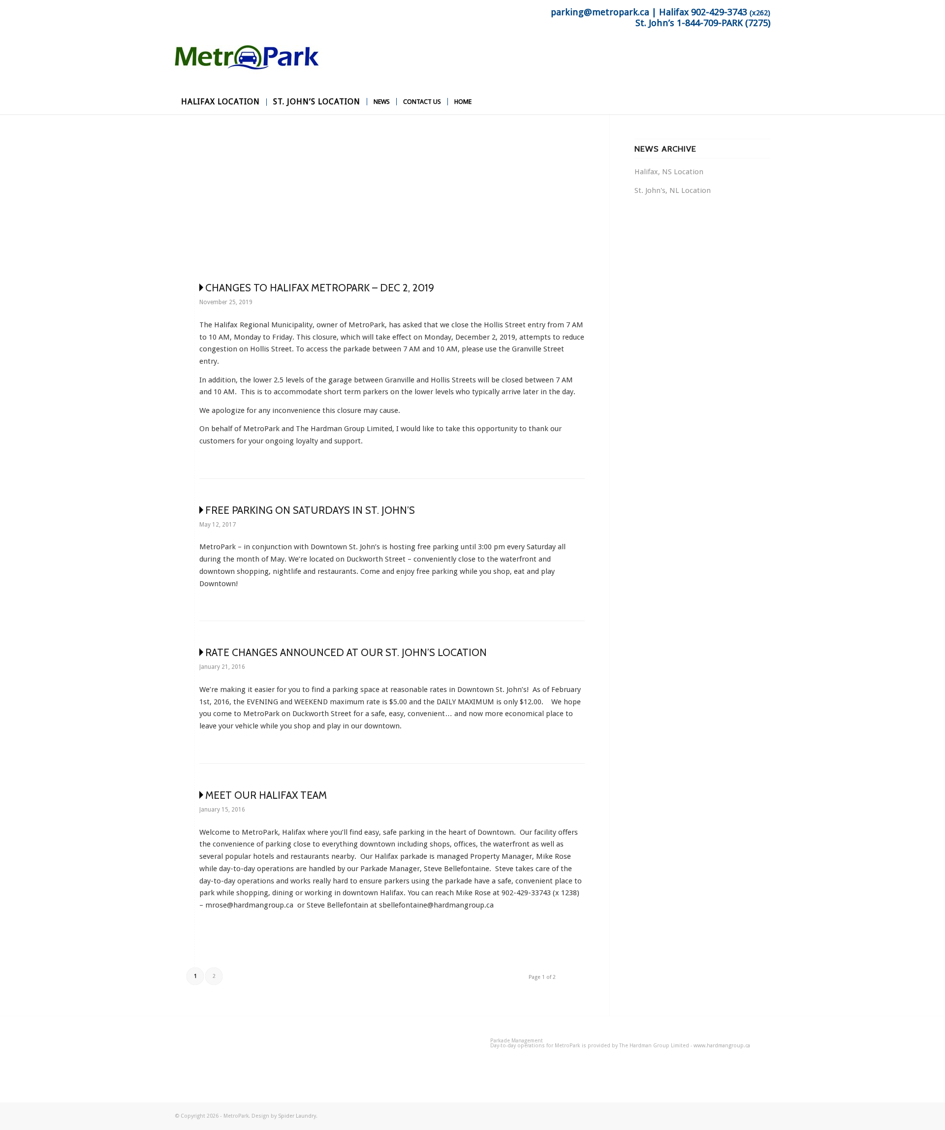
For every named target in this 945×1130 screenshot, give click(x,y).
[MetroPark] (248, 67)
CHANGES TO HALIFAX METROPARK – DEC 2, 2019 (319, 288)
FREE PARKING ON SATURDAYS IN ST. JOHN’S (310, 510)
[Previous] (197, 198)
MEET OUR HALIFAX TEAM (266, 795)
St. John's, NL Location (672, 190)
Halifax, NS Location (668, 171)
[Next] (562, 198)
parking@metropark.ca (600, 12)
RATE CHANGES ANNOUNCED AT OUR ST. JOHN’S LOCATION (346, 652)
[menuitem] (220, 102)
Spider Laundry (297, 1116)
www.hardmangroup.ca (721, 1045)
